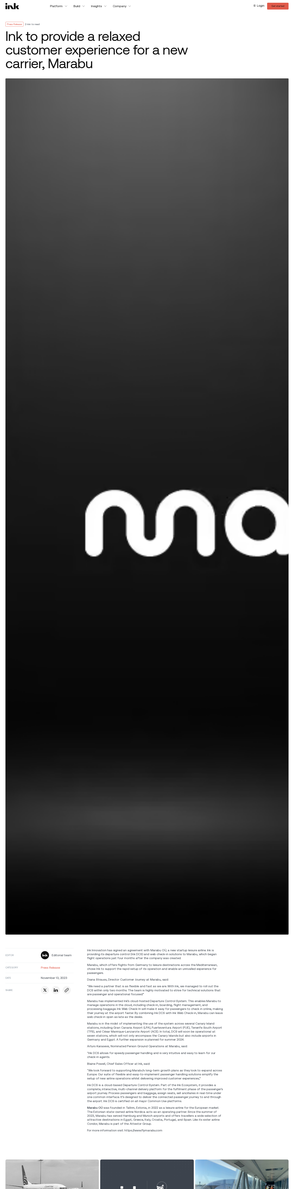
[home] (12, 6)
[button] (59, 6)
